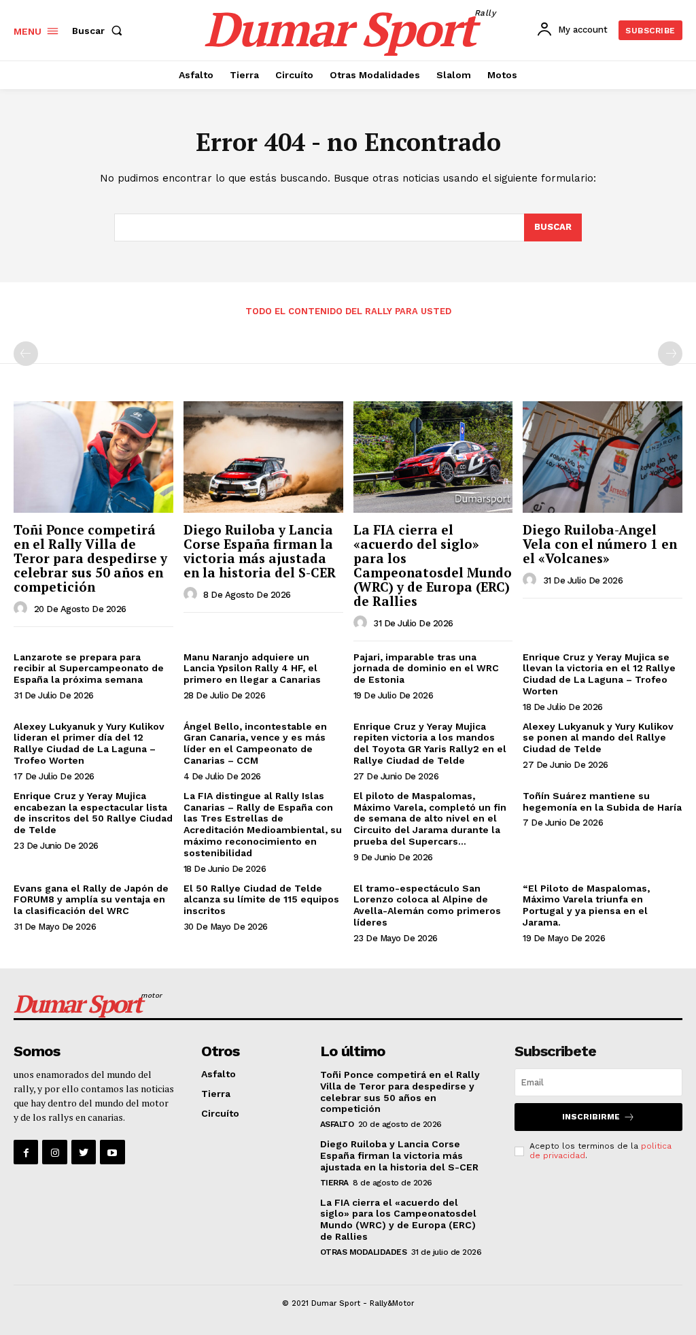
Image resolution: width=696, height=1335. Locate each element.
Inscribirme (591, 1116)
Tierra (215, 1093)
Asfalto (218, 1073)
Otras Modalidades (363, 1252)
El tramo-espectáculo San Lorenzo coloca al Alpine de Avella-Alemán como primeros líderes (427, 905)
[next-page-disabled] (670, 353)
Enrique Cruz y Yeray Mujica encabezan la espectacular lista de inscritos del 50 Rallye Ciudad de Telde (93, 812)
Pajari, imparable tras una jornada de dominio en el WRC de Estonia (426, 669)
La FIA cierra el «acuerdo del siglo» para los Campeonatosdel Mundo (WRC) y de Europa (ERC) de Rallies (432, 565)
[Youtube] (112, 1152)
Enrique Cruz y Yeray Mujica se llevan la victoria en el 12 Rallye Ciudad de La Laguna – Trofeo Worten (599, 674)
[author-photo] (22, 608)
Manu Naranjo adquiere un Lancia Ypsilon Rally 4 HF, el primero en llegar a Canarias (252, 669)
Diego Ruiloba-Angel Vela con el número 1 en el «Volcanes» (600, 544)
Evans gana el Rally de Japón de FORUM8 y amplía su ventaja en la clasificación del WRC (91, 900)
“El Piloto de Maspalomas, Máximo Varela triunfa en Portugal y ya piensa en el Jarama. (586, 905)
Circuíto (220, 1113)
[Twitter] (83, 1152)
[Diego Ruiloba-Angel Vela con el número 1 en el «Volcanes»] (602, 457)
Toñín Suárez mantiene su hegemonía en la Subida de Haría (602, 801)
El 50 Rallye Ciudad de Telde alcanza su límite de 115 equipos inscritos (261, 900)
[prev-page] (26, 353)
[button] (100, 30)
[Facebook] (26, 1152)
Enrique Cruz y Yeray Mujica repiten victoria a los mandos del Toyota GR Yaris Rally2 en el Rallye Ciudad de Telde (429, 743)
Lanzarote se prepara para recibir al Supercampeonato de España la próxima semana (89, 669)
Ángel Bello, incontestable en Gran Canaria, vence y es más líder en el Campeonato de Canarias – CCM (255, 743)
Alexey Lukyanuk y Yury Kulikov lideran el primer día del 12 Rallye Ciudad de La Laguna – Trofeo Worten (89, 743)
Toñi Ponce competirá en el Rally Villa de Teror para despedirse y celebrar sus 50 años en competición (90, 558)
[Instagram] (54, 1152)
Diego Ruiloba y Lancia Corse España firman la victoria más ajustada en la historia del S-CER (260, 551)
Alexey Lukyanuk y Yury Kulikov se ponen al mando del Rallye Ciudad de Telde (598, 738)
